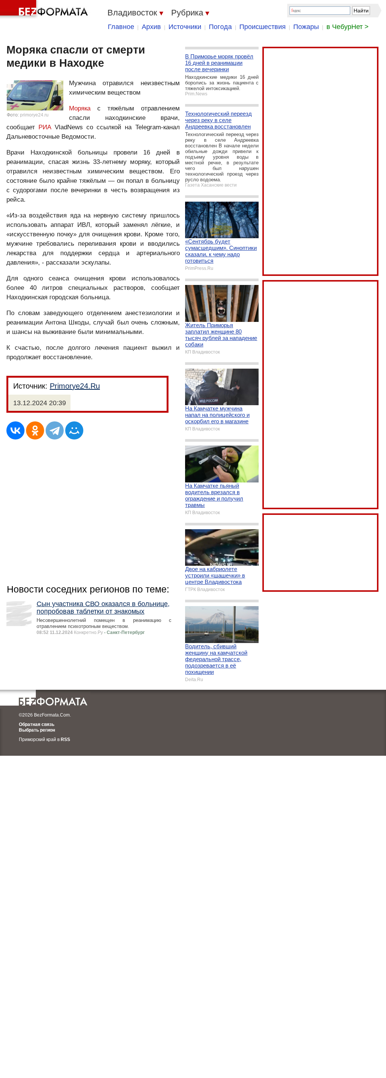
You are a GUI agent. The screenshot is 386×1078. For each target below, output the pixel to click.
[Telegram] (55, 430)
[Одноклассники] (35, 430)
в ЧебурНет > (347, 27)
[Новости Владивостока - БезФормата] (45, 9)
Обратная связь (36, 724)
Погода (220, 27)
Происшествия (262, 27)
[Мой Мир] (74, 430)
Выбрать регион (37, 730)
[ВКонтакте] (15, 430)
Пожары (306, 27)
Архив (151, 27)
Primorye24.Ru (75, 386)
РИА (44, 127)
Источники (184, 27)
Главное (121, 27)
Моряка (79, 108)
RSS (65, 739)
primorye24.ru (34, 115)
